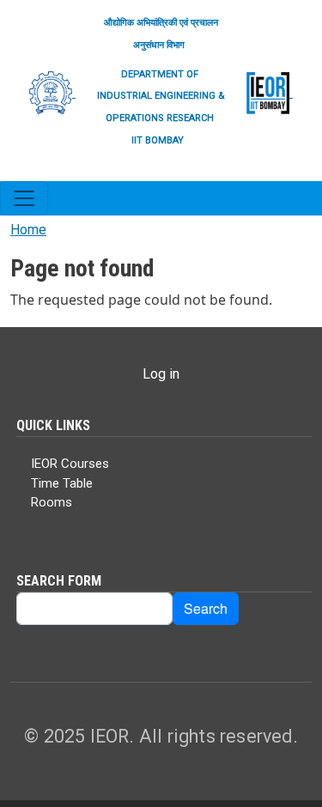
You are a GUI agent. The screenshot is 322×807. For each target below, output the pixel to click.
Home (28, 229)
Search (206, 608)
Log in (161, 374)
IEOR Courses (70, 463)
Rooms (51, 502)
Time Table (62, 483)
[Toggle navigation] (24, 198)
